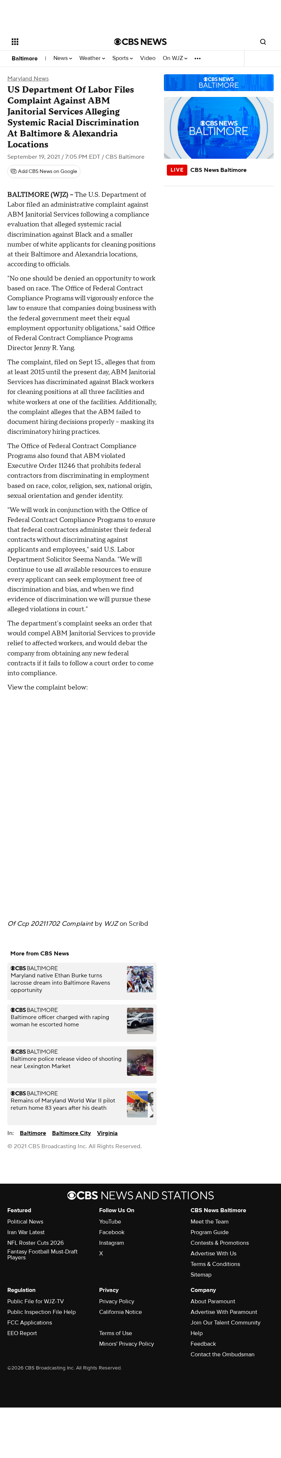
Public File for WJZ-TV (35, 1301)
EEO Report (22, 1333)
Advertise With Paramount (224, 1312)
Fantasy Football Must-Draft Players (42, 1254)
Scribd (139, 924)
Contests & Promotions (220, 1243)
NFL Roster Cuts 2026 (35, 1243)
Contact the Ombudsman (223, 1354)
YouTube (110, 1222)
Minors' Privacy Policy (126, 1344)
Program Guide (210, 1232)
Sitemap (201, 1275)
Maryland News (28, 79)
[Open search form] (263, 42)
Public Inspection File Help (41, 1312)
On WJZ (173, 58)
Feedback (203, 1344)
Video (148, 58)
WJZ (111, 924)
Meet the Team (210, 1222)
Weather (90, 58)
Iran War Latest (26, 1232)
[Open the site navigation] (55, 41)
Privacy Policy (116, 1301)
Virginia (107, 1133)
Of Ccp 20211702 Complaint (50, 924)
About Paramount (213, 1301)
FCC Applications (29, 1323)
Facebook (111, 1232)
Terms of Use (115, 1333)
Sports (121, 58)
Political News (25, 1222)
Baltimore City (71, 1133)
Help (197, 1333)
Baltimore (25, 58)
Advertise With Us (213, 1253)
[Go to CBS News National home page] (140, 41)
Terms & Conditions (215, 1264)
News (61, 58)
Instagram (111, 1243)
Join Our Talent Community (226, 1323)
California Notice (120, 1312)
